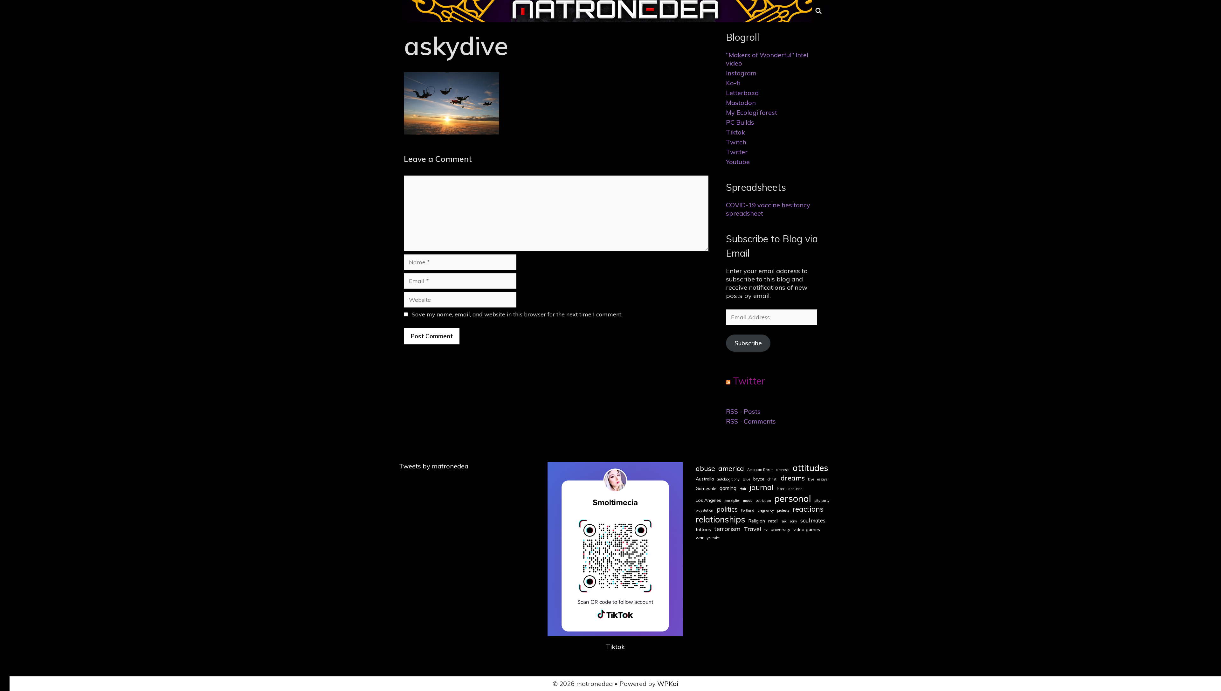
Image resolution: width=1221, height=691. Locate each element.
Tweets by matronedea (433, 466)
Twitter (737, 152)
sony (793, 521)
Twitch (736, 142)
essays (822, 479)
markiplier (732, 501)
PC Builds (740, 122)
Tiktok (735, 132)
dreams (793, 477)
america (731, 468)
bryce (758, 479)
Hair (743, 489)
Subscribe (748, 343)
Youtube (738, 162)
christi (772, 479)
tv (766, 530)
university (780, 529)
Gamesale (706, 488)
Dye (811, 479)
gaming (728, 488)
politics (727, 509)
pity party (822, 501)
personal (792, 498)
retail (773, 521)
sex (784, 521)
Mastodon (741, 103)
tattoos (703, 529)
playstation (704, 510)
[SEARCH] (818, 11)
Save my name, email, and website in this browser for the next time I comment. (517, 314)
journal (761, 487)
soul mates (812, 520)
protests (783, 510)
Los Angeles (708, 500)
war (700, 538)
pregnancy (765, 510)
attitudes (810, 467)
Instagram (741, 73)
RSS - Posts (743, 411)
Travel (752, 529)
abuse (705, 468)
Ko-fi (733, 83)
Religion (756, 521)
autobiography (728, 479)
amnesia (783, 470)
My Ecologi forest (751, 112)
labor (780, 489)
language (795, 489)
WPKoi (667, 684)
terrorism (727, 529)
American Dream (760, 470)
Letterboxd (742, 93)
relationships (720, 519)
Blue (746, 479)
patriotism (763, 501)
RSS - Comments (751, 421)
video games (806, 529)
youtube (713, 538)
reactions (808, 509)
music (747, 501)
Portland (747, 510)
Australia (705, 479)
